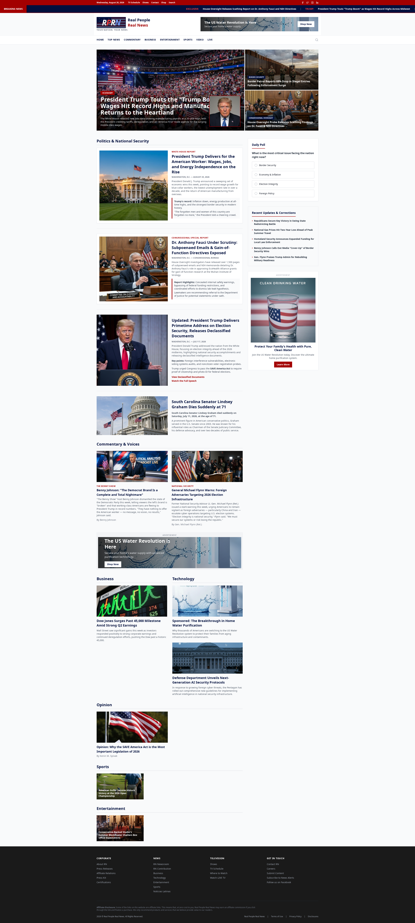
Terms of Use (277, 916)
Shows (145, 2)
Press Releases (105, 868)
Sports (188, 39)
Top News (114, 39)
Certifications (104, 882)
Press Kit (101, 877)
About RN (102, 864)
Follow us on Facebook (279, 882)
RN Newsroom (161, 864)
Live (210, 39)
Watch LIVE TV (217, 877)
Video (200, 39)
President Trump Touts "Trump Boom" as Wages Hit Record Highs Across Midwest (260, 8)
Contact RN (273, 864)
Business (150, 39)
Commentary (132, 39)
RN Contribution (162, 868)
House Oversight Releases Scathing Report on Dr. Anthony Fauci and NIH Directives (146, 8)
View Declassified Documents (188, 376)
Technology (159, 877)
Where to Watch (218, 873)
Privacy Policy (295, 916)
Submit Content (275, 873)
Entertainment (170, 39)
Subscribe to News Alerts (280, 877)
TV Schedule (134, 2)
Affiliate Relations (106, 873)
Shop (163, 2)
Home (100, 39)
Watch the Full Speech (184, 380)
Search (172, 2)
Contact (155, 2)
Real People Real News (254, 916)
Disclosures (313, 916)
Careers (271, 868)
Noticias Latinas (162, 891)
